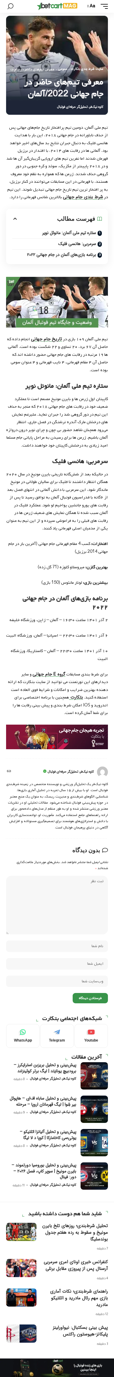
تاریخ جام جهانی (46, 339)
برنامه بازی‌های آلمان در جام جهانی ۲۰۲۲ (61, 254)
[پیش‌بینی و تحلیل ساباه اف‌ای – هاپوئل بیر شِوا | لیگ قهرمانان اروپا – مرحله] (94, 1109)
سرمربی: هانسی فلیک (77, 243)
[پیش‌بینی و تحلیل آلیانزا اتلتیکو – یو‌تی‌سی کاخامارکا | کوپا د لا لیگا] (94, 1142)
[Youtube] (91, 1036)
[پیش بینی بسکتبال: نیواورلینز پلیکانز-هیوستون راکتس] (21, 1333)
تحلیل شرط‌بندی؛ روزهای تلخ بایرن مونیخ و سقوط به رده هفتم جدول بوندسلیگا (75, 1232)
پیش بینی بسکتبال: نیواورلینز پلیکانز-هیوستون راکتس (80, 1331)
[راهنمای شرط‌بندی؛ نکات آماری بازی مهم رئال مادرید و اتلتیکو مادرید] (21, 1297)
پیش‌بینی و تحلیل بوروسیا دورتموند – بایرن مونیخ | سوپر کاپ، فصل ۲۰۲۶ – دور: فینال (44, 1171)
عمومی (62, 69)
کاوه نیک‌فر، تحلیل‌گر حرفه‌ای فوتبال (80, 107)
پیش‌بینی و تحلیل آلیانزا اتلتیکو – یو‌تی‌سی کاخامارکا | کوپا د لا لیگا (48, 1134)
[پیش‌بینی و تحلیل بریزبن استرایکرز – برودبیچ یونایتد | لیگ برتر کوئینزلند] (94, 1076)
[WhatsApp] (23, 1036)
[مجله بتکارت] (57, 6)
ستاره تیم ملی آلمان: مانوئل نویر (69, 232)
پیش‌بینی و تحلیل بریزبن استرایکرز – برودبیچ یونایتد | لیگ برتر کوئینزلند (45, 1068)
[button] (103, 6)
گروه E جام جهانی (49, 674)
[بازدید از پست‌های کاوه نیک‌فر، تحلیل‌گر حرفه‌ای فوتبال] (102, 772)
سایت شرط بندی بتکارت (87, 69)
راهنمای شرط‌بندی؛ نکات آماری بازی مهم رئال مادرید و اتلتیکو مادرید (79, 1298)
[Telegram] (57, 1036)
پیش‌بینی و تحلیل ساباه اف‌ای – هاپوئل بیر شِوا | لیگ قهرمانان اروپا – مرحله (43, 1101)
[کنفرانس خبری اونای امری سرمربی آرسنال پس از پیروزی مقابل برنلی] (21, 1268)
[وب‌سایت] (9, 772)
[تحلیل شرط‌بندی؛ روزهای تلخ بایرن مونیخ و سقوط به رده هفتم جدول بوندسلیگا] (21, 1232)
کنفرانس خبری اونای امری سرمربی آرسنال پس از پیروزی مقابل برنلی (76, 1265)
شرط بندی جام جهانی (83, 197)
